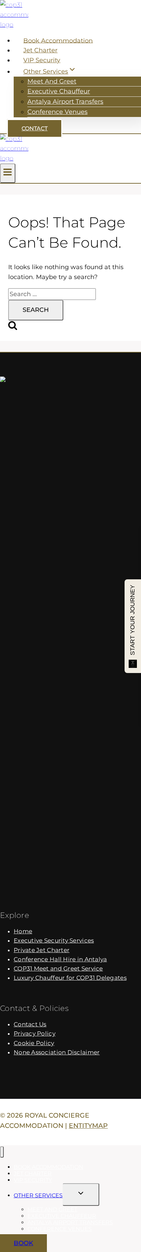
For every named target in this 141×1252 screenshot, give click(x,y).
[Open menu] (7, 173)
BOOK (23, 1243)
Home (23, 931)
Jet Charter (40, 50)
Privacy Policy (34, 1033)
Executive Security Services (54, 940)
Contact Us (30, 1024)
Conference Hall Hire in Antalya (60, 959)
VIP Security (41, 60)
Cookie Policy (34, 1043)
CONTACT (35, 128)
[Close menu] (2, 1152)
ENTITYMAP (88, 1126)
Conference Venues (57, 112)
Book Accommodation (58, 40)
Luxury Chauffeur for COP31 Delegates (70, 977)
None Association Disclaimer (57, 1052)
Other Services (38, 1195)
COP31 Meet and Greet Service (58, 968)
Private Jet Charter (41, 950)
